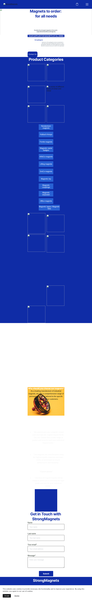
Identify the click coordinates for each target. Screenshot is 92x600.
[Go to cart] (77, 4)
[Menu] (87, 4)
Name (30, 523)
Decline (16, 596)
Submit (46, 574)
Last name (32, 534)
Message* (32, 556)
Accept (6, 596)
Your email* (32, 545)
